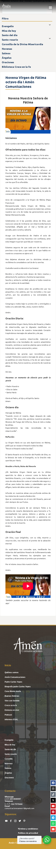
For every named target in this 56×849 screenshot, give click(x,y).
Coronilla (9, 759)
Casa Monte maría (13, 691)
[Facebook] (53, 782)
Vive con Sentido (12, 701)
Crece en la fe (11, 705)
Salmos (8, 768)
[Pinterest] (53, 811)
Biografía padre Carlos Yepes (18, 687)
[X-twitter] (53, 800)
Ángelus (8, 773)
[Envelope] (53, 829)
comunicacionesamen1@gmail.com (19, 808)
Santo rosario (11, 754)
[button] (50, 7)
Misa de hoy (10, 745)
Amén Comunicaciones (15, 677)
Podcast (8, 715)
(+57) (7, 799)
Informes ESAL (11, 719)
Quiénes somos (12, 672)
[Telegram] (53, 817)
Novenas (9, 763)
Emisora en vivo (12, 710)
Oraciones (9, 778)
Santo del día (10, 749)
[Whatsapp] (53, 823)
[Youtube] (53, 806)
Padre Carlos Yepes (13, 682)
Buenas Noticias (12, 696)
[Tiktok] (53, 794)
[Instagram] (53, 788)
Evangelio (9, 740)
